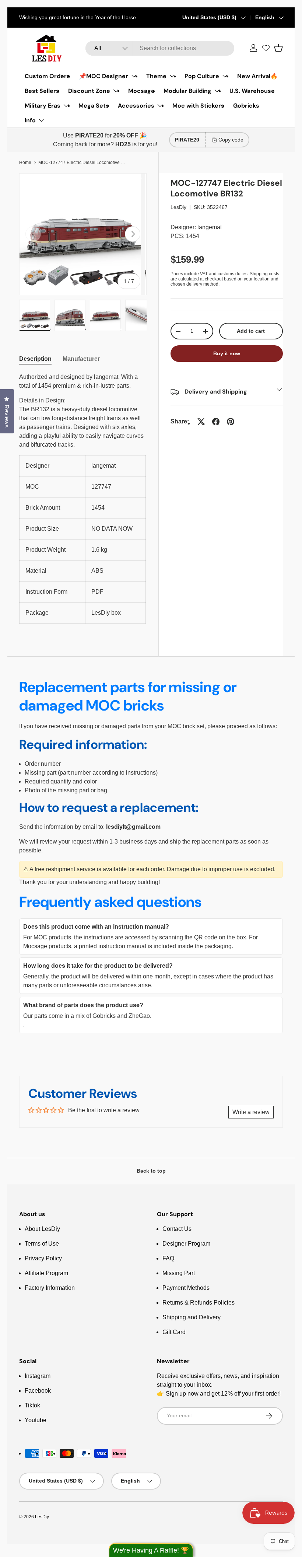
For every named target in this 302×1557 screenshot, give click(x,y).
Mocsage (141, 91)
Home (25, 162)
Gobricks (246, 105)
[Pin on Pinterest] (230, 421)
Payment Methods (186, 1288)
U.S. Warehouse (252, 91)
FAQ (168, 1258)
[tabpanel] (83, 498)
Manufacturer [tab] (81, 359)
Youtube (35, 1420)
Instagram (37, 1376)
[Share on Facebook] (215, 421)
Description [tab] (35, 359)
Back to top (151, 1171)
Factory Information (50, 1288)
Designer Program (186, 1243)
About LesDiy (42, 1229)
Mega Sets (93, 105)
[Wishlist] (265, 48)
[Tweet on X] (201, 421)
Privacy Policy (43, 1258)
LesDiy (178, 207)
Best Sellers (42, 91)
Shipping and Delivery (191, 1317)
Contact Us (177, 1229)
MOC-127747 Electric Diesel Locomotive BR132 (82, 162)
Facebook (38, 1390)
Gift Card (174, 1332)
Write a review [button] (251, 1112)
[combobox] (159, 48)
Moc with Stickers (198, 105)
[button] (278, 48)
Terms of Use (42, 1243)
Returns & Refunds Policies (198, 1302)
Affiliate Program (46, 1273)
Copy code (230, 140)
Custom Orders (47, 76)
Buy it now (226, 353)
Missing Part (178, 1273)
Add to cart (251, 331)
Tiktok (32, 1405)
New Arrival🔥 (257, 76)
